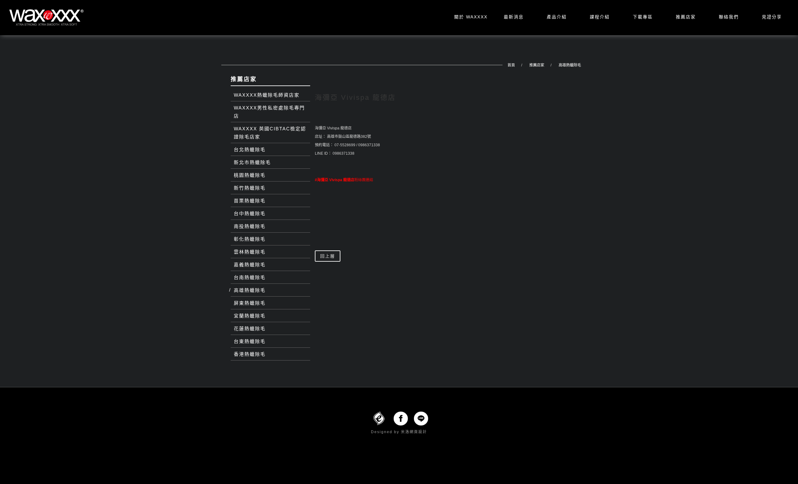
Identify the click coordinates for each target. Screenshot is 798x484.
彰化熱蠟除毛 (250, 239)
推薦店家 (686, 16)
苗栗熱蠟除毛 (250, 200)
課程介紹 (600, 16)
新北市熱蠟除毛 (252, 162)
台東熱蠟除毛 (250, 341)
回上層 (327, 256)
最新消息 (514, 16)
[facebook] (400, 418)
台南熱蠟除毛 (250, 277)
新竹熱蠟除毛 (250, 188)
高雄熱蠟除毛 (570, 65)
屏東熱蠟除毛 (250, 303)
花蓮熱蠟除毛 (250, 328)
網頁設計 (418, 432)
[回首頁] (46, 17)
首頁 (511, 65)
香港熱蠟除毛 (250, 354)
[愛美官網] (379, 418)
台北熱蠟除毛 (250, 149)
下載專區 (643, 16)
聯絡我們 (729, 16)
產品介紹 (557, 16)
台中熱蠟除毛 (250, 213)
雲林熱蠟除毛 (250, 251)
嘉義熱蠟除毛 (250, 264)
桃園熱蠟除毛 (250, 175)
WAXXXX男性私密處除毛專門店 (269, 112)
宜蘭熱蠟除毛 (250, 315)
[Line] (421, 418)
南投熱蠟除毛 (250, 226)
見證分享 (772, 16)
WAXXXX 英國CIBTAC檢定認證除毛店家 (270, 132)
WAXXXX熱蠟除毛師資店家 (267, 95)
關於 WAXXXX (471, 16)
